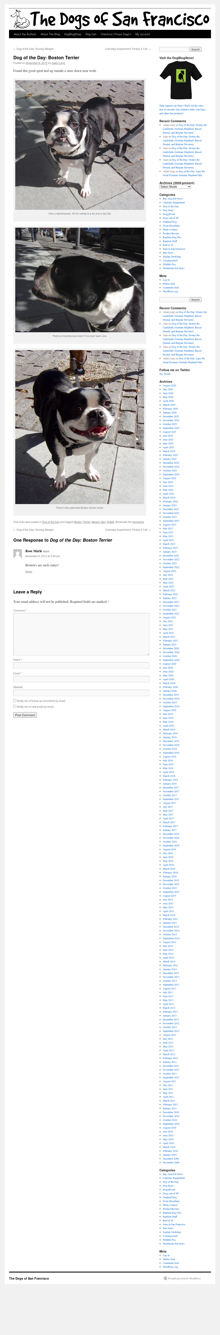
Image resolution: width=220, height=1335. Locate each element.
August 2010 (169, 1127)
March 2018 (169, 775)
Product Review (171, 233)
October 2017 (170, 795)
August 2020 (169, 663)
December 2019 (171, 694)
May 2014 (168, 953)
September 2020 (171, 659)
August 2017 (169, 803)
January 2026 (170, 412)
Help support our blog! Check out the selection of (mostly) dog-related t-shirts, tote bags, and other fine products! (182, 109)
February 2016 (170, 872)
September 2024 (171, 474)
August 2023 (169, 524)
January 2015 (170, 922)
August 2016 (169, 849)
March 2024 (169, 497)
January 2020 (170, 690)
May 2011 (168, 1092)
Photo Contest (170, 229)
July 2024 (168, 482)
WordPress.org (170, 291)
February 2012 (170, 1058)
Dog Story (168, 210)
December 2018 (171, 741)
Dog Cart (91, 34)
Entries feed (169, 283)
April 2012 (168, 1050)
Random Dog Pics (172, 237)
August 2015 (169, 895)
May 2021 (168, 629)
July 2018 (168, 760)
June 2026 (168, 393)
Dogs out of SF (171, 217)
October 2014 (170, 934)
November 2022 (171, 559)
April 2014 (168, 957)
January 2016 (170, 876)
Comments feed (171, 287)
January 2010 (170, 1154)
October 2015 (170, 888)
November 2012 (171, 1023)
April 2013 (168, 1004)
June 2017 (168, 810)
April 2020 (168, 679)
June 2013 (168, 996)
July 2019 (168, 714)
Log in (166, 279)
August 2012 (169, 1034)
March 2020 (169, 683)
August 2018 (169, 756)
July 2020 (168, 667)
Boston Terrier (82, 522)
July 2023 (168, 528)
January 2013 (170, 1015)
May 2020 (168, 675)
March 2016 (169, 868)
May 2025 (168, 443)
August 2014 (169, 942)
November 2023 (171, 513)
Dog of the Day (51, 522)
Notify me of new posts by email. (35, 706)
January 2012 (170, 1062)
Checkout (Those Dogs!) (116, 34)
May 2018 (168, 768)
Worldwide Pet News (174, 268)
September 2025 (171, 428)
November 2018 (171, 745)
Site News (168, 252)
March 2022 (169, 590)
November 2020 (171, 652)
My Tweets (165, 373)
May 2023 (168, 536)
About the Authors (25, 34)
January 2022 (170, 598)
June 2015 (168, 903)
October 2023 (170, 516)
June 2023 (168, 532)
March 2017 (169, 822)
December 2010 (171, 1112)
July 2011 (168, 1085)
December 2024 (171, 462)
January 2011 (170, 1108)
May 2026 (168, 397)
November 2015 (171, 884)
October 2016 (170, 841)
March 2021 (169, 636)
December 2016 (171, 833)
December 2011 (171, 1065)
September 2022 (171, 567)
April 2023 (168, 540)
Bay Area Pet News (173, 198)
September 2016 (171, 845)
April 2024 (168, 493)
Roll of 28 (168, 245)
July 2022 (168, 574)
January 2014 (170, 969)
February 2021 (170, 640)
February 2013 (170, 1011)
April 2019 (168, 725)
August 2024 (169, 478)
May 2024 (168, 489)
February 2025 (170, 455)
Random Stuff (170, 241)
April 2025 (168, 447)
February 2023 (170, 547)
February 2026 (170, 408)
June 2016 (168, 857)
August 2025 (169, 431)
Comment (19, 610)
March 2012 (169, 1054)
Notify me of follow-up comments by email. (41, 701)
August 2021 (169, 617)
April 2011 (168, 1096)
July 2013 (168, 992)
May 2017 (168, 814)
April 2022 (168, 586)
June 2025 (168, 439)
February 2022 (170, 594)
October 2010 (170, 1120)
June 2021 (168, 625)
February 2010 (170, 1150)
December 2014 (171, 926)
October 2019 (170, 702)
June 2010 (168, 1135)
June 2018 (168, 764)
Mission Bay (98, 522)
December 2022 (171, 555)
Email (17, 673)
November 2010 (171, 1116)
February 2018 (170, 779)
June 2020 (168, 671)
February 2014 (170, 965)
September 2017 (171, 799)
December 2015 (171, 880)
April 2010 (168, 1143)
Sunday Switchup (172, 256)
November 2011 (171, 1069)
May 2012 (168, 1046)
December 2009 (171, 1158)
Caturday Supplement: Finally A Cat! (128, 48)
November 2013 (171, 976)
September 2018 (171, 752)
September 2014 (171, 938)
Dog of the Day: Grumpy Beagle (33, 48)
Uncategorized (170, 260)
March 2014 (169, 961)
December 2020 (171, 648)
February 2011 (170, 1104)
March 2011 (169, 1100)
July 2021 (168, 621)
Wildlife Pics (169, 264)
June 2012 (168, 1042)
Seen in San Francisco (174, 248)
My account (142, 34)
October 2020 (170, 656)
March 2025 (169, 451)
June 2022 (168, 578)
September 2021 (171, 613)
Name (17, 659)
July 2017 (168, 806)
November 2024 (171, 466)
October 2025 (170, 424)
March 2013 (169, 1007)
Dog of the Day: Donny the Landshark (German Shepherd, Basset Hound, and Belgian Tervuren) (185, 128)
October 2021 (170, 609)
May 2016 (168, 861)
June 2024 (168, 486)
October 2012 (170, 1027)
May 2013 (168, 1000)
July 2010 (168, 1131)
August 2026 (169, 385)
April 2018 (168, 772)
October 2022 (170, 563)
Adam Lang (58, 63)
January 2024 (170, 505)
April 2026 (168, 400)
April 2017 (168, 818)
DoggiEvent (169, 214)
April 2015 (168, 911)
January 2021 (170, 644)
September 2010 (171, 1123)
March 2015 (169, 915)
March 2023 (169, 544)
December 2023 (171, 509)
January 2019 (170, 737)
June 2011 (168, 1089)
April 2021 (168, 632)
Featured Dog (170, 221)
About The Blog (50, 34)
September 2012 (171, 1031)
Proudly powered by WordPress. (184, 1278)
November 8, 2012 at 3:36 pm (42, 556)
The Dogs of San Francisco (29, 1278)
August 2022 (169, 571)
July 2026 (168, 389)
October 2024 (170, 470)
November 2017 (171, 791)
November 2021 (171, 605)
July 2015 (168, 899)
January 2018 (170, 783)
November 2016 (171, 837)
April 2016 (168, 864)
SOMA (110, 522)
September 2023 (171, 520)
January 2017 (170, 830)
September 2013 (171, 984)
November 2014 (171, 930)
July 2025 (168, 435)
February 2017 (170, 826)
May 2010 (168, 1139)
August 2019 (169, 710)
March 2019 (169, 729)
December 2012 (171, 1019)
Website (18, 687)
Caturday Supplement (174, 202)
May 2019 (168, 721)
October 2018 (170, 748)
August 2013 (169, 988)
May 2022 (168, 582)
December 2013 (171, 973)
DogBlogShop (72, 34)
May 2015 (168, 907)
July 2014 (168, 946)
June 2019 (168, 717)
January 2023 (170, 551)
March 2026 (169, 404)
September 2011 (171, 1077)
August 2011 (169, 1081)
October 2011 (170, 1073)
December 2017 (171, 787)
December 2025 (171, 416)
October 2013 (170, 980)
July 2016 (168, 853)
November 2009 (171, 1162)
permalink (138, 522)
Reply (28, 571)
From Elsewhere (171, 225)
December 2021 (171, 601)
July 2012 (168, 1038)
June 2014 (168, 949)
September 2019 (171, 706)
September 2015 (171, 891)
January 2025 (170, 458)
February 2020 (170, 687)
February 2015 (170, 918)
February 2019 (170, 733)
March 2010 (169, 1147)
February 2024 (170, 501)
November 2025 (171, 420)
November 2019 (171, 698)
